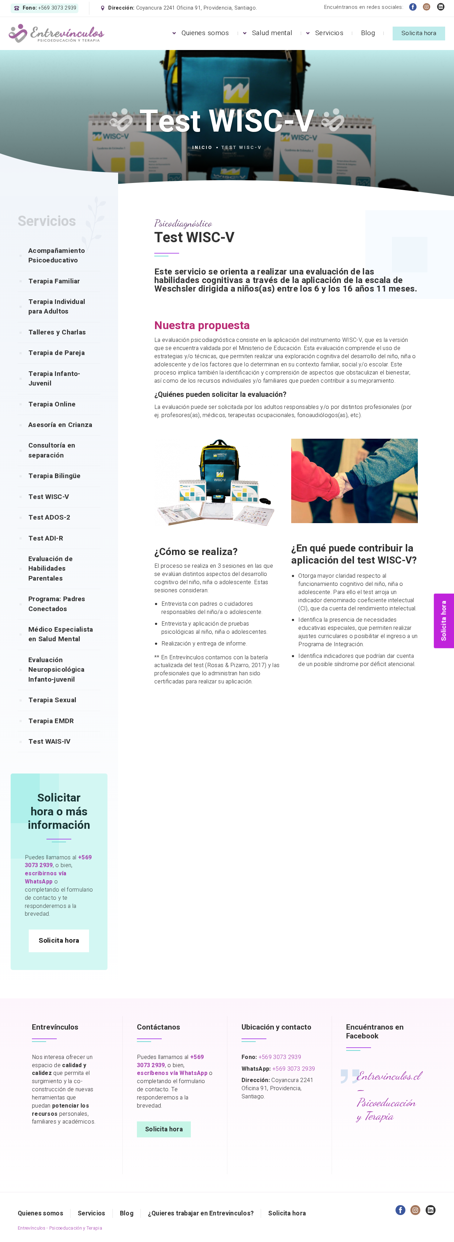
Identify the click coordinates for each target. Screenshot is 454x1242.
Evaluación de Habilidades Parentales (50, 568)
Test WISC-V (48, 497)
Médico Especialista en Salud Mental (60, 634)
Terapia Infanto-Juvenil (54, 378)
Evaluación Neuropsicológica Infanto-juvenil (56, 669)
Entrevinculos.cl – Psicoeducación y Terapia (388, 1095)
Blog (368, 33)
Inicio (202, 147)
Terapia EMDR (51, 721)
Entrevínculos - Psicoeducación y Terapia (60, 1228)
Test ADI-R (45, 538)
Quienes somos (205, 33)
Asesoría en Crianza (60, 425)
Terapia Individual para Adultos (56, 306)
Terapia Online (52, 404)
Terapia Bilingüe (54, 476)
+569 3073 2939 (280, 1057)
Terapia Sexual (52, 700)
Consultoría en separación (51, 450)
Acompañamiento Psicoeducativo (56, 255)
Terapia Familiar (54, 281)
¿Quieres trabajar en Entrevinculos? (201, 1213)
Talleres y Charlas (57, 332)
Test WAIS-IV (49, 742)
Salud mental (272, 33)
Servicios (329, 33)
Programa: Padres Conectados (56, 604)
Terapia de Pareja (56, 353)
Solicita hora (419, 33)
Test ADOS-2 (49, 517)
